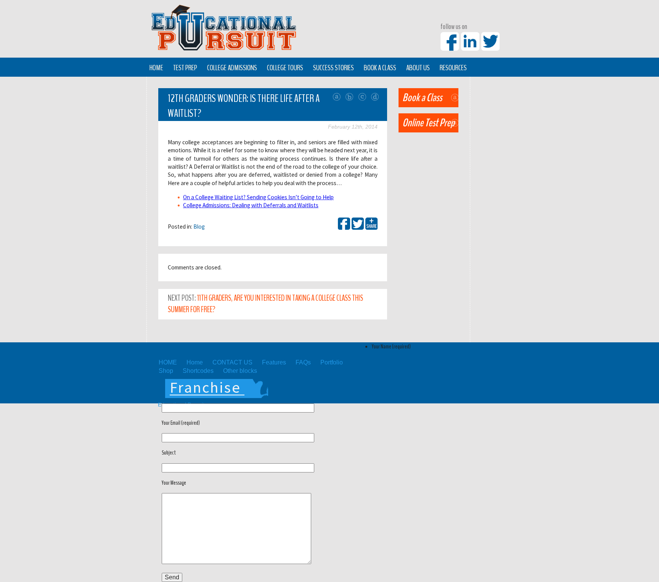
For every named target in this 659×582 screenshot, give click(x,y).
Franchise (205, 387)
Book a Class (380, 67)
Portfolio (331, 362)
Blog (199, 226)
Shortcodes (198, 371)
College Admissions (232, 67)
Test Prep (185, 67)
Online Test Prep (428, 123)
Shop (166, 371)
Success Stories (333, 67)
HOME (168, 362)
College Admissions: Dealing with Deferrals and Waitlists (250, 205)
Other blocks (240, 371)
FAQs (303, 362)
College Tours (285, 67)
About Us (418, 67)
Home (156, 67)
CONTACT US (232, 362)
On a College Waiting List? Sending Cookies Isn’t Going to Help (258, 197)
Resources (453, 67)
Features (274, 362)
